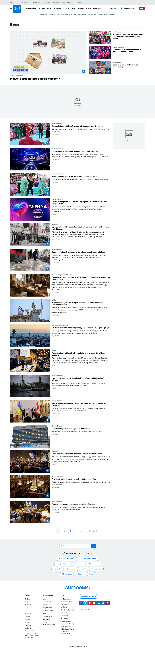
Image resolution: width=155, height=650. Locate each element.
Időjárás (45, 605)
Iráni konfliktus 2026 (64, 14)
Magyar (14, 2)
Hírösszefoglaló (48, 602)
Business (57, 8)
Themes (27, 595)
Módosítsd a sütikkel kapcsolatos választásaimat (68, 631)
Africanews (46, 619)
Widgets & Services (49, 616)
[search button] (75, 2)
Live (141, 8)
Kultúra (81, 8)
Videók (27, 622)
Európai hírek (57, 375)
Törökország (67, 574)
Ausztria (55, 224)
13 (85, 531)
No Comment (118, 32)
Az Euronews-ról (66, 599)
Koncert (112, 14)
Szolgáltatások (48, 595)
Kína (91, 574)
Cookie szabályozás (68, 610)
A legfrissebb (31, 8)
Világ (49, 8)
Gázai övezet (103, 14)
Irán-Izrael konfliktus (47, 14)
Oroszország (96, 569)
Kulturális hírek (118, 47)
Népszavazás (70, 569)
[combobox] (85, 2)
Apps (44, 613)
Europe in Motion (16, 75)
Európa (42, 8)
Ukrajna (80, 574)
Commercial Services (68, 602)
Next (74, 8)
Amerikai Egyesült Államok (62, 275)
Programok (28, 625)
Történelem (92, 14)
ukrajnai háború (80, 14)
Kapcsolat (64, 618)
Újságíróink (28, 628)
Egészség (97, 8)
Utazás (66, 8)
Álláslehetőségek (66, 621)
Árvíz (83, 569)
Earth (88, 8)
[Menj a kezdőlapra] (17, 9)
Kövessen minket (48, 610)
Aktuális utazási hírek (60, 325)
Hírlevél (84, 609)
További (63, 595)
